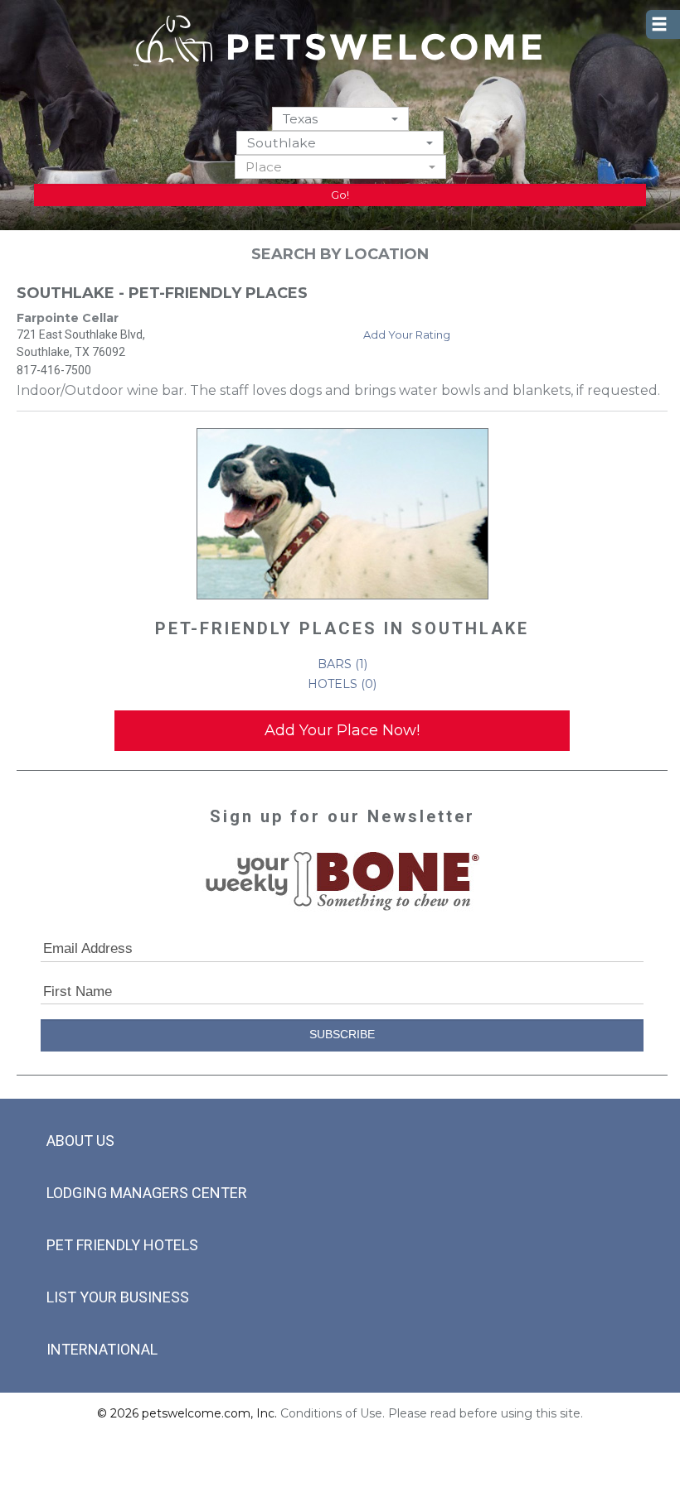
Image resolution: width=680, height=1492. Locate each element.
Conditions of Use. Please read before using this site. (431, 1413)
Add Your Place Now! (342, 730)
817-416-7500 (54, 370)
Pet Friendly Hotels (122, 1245)
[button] (340, 119)
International (102, 1349)
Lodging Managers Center (146, 1192)
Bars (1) (342, 664)
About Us (80, 1140)
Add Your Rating (406, 334)
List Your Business (117, 1297)
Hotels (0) (342, 683)
